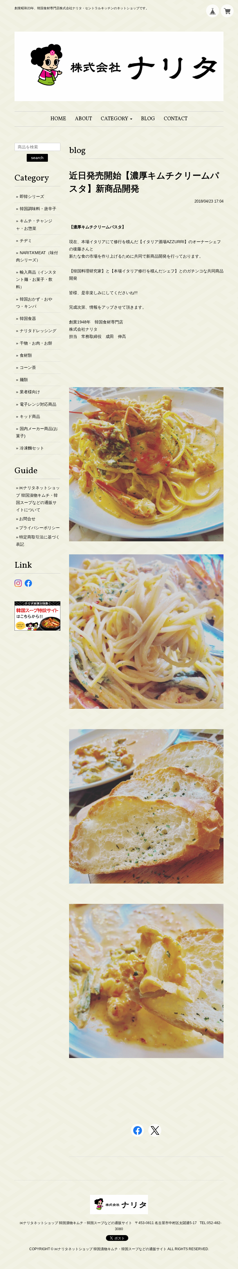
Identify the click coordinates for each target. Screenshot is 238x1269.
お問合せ (27, 518)
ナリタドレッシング (38, 330)
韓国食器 (28, 318)
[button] (116, 119)
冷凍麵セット (32, 448)
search (37, 157)
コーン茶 (28, 367)
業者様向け (30, 391)
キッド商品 (30, 416)
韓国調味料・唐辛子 (38, 208)
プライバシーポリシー (39, 527)
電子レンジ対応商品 (38, 404)
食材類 (26, 355)
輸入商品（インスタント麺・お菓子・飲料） (36, 279)
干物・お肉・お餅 (36, 343)
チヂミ (26, 240)
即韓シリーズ (32, 196)
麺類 (24, 379)
